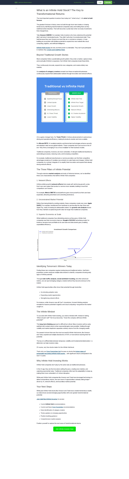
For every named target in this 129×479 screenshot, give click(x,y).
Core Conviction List (53, 351)
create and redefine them (56, 50)
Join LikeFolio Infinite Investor (47, 399)
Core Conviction (57, 407)
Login (100, 2)
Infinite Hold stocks (43, 48)
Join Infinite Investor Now (64, 429)
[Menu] (114, 2)
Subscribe (108, 2)
